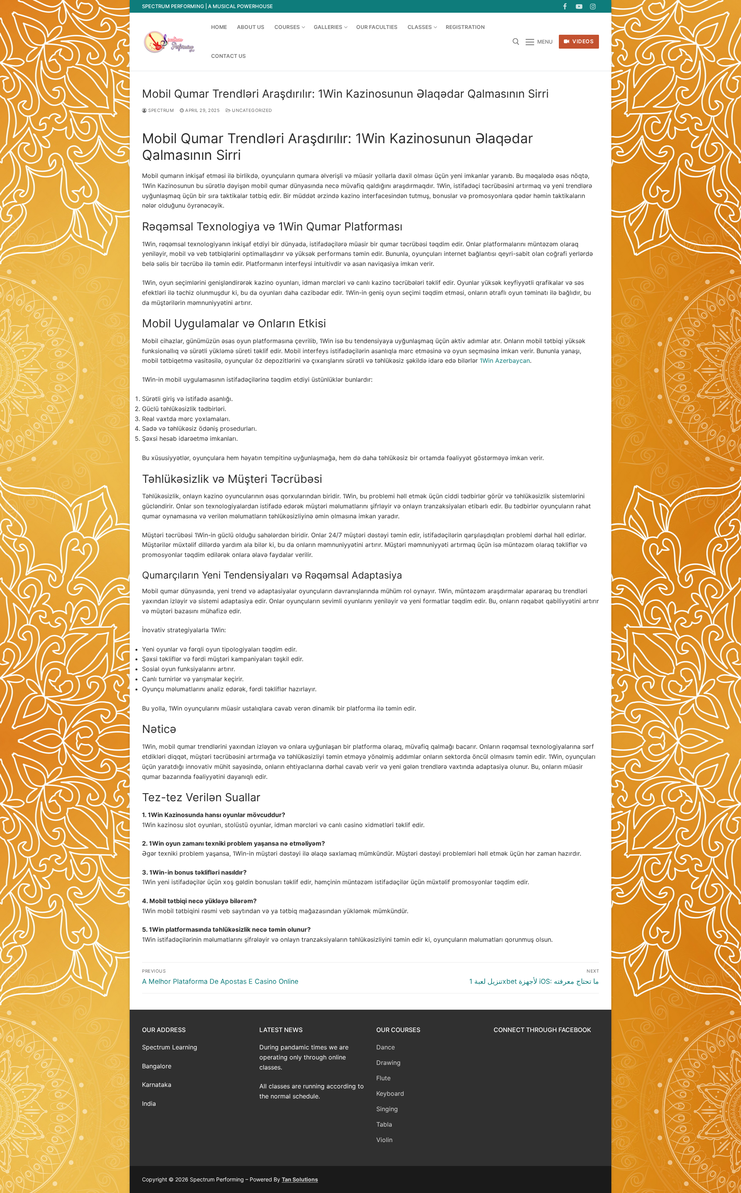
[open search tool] (516, 41)
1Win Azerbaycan (505, 360)
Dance (385, 1047)
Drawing (388, 1062)
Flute (383, 1078)
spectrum (160, 110)
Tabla (384, 1124)
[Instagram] (593, 6)
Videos (582, 41)
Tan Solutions (300, 1179)
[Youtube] (579, 6)
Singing (387, 1109)
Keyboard (390, 1093)
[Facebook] (565, 6)
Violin (384, 1140)
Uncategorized (251, 110)
